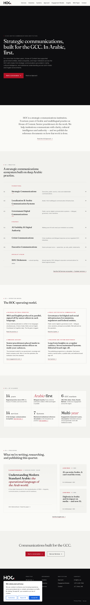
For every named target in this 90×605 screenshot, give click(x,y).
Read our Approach (31, 75)
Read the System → (53, 331)
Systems (39, 3)
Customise (11, 597)
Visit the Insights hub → (58, 516)
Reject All (23, 597)
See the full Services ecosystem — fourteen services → (69, 271)
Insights (68, 3)
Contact (84, 3)
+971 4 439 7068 (79, 583)
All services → (30, 580)
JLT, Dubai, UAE (78, 586)
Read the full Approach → (45, 138)
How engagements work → (14, 359)
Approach (46, 3)
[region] (23, 591)
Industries (31, 3)
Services (23, 3)
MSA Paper (76, 3)
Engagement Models (58, 3)
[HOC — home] (7, 3)
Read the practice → (12, 331)
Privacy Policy (77, 601)
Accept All (34, 597)
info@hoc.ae (77, 580)
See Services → (18, 419)
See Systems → (52, 359)
